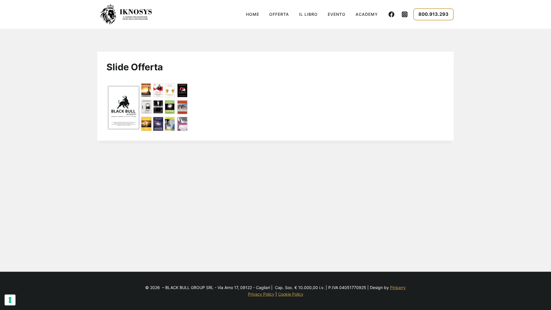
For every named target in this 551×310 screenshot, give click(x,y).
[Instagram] (404, 14)
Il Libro (308, 14)
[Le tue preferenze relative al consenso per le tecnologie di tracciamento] (10, 299)
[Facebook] (391, 14)
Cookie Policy (290, 294)
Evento (337, 14)
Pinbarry (398, 287)
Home (252, 14)
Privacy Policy (261, 294)
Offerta (279, 14)
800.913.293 (433, 14)
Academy (367, 14)
